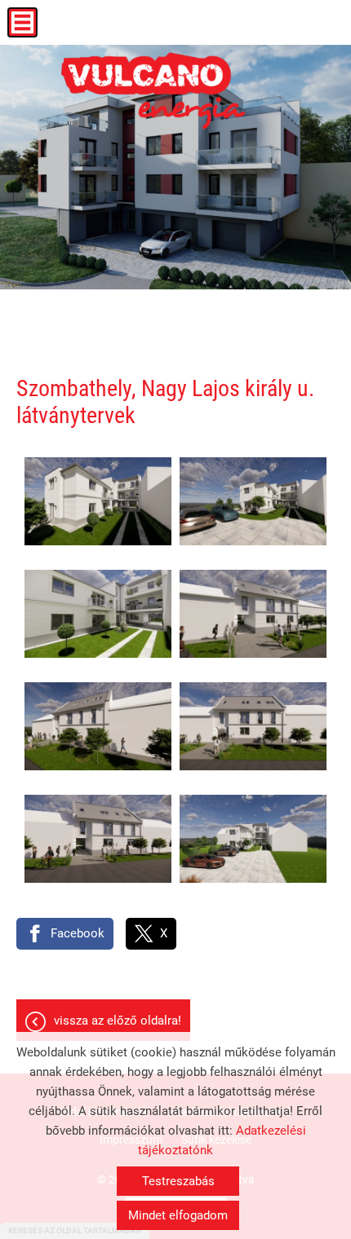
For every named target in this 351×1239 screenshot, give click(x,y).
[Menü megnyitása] (22, 22)
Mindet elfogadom (178, 1215)
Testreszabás (178, 1181)
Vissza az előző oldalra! (117, 1020)
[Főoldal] (153, 89)
